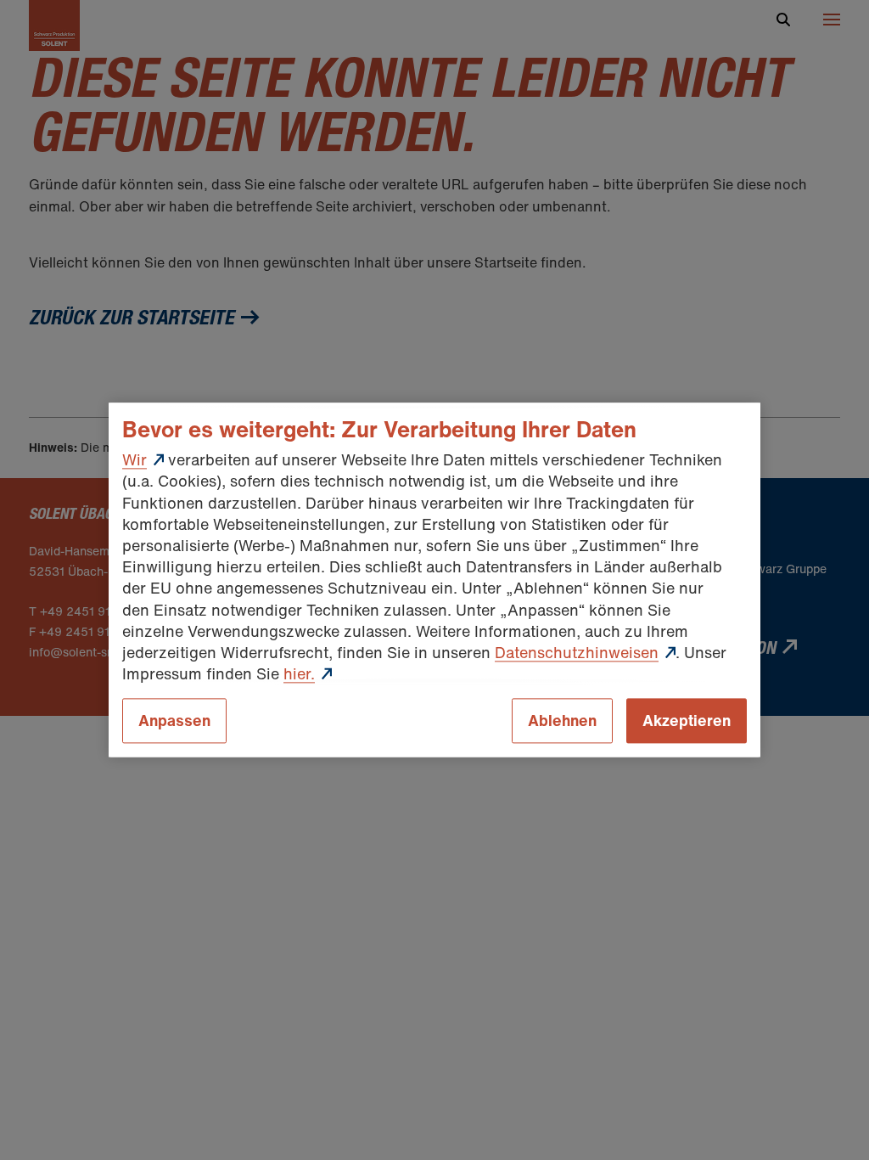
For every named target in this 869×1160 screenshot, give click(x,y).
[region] (434, 580)
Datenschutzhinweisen (577, 652)
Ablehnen (562, 721)
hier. (299, 673)
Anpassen (174, 721)
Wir (134, 460)
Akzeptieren (686, 721)
